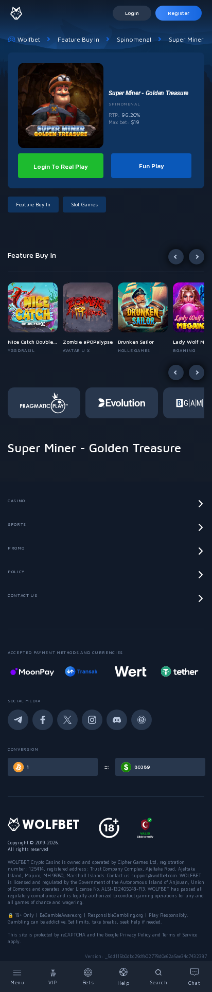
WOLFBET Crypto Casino (34, 862)
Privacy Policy (135, 934)
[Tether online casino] (180, 671)
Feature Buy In (78, 39)
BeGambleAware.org (61, 915)
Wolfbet (28, 39)
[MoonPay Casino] (32, 671)
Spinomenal (134, 39)
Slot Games (84, 204)
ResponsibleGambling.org (115, 915)
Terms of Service (179, 934)
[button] (35, 317)
